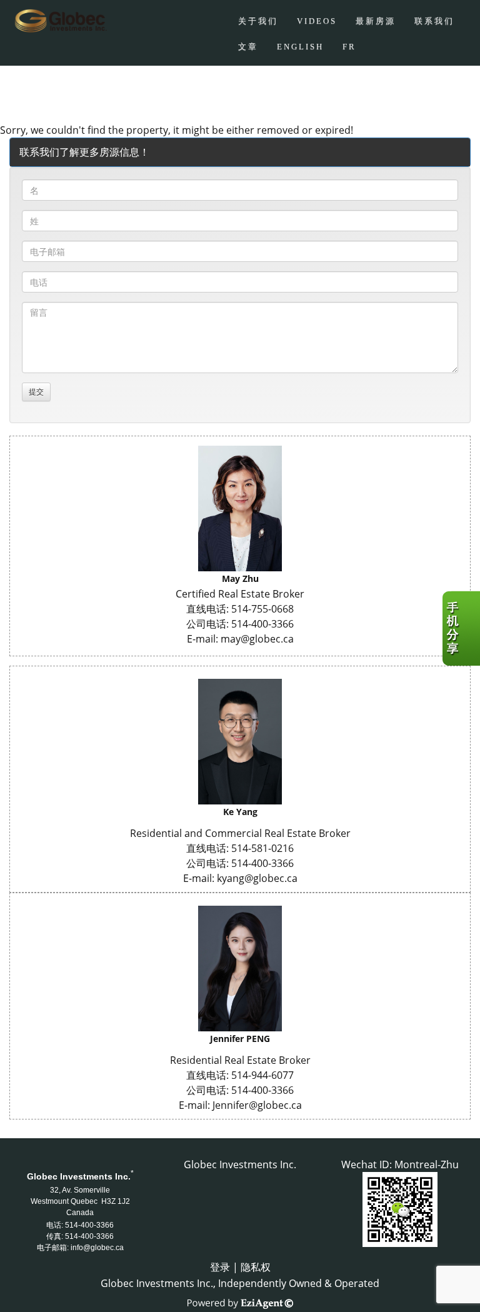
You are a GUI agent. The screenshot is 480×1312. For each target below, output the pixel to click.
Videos (317, 21)
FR (349, 46)
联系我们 (434, 21)
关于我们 (258, 21)
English (300, 46)
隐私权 (256, 1267)
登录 (220, 1267)
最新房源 (376, 21)
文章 (248, 46)
